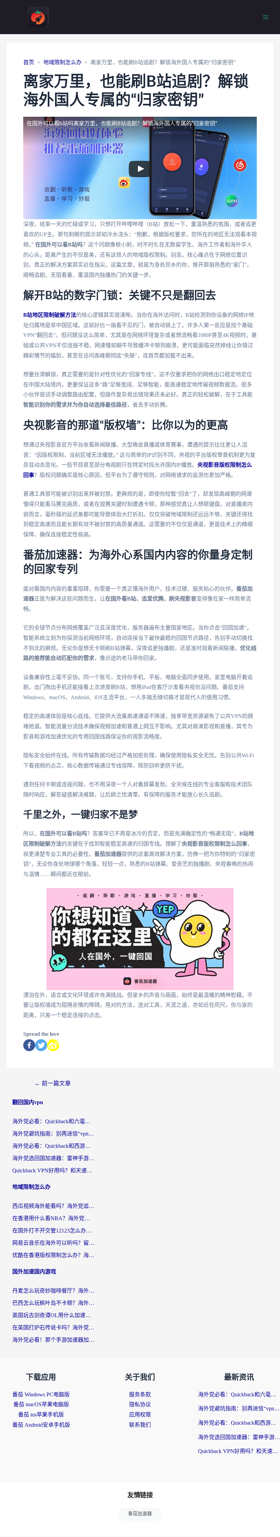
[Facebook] (29, 1045)
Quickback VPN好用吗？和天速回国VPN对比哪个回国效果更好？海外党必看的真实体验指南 (53, 1170)
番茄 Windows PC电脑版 (41, 1394)
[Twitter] (41, 1045)
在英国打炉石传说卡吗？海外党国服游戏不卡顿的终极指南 (53, 1327)
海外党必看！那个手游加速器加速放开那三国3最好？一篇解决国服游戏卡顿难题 (53, 1340)
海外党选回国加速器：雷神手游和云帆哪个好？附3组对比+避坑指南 (53, 1158)
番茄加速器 (140, 1513)
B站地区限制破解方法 (49, 315)
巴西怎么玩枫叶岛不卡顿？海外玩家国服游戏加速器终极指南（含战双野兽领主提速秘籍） (53, 1303)
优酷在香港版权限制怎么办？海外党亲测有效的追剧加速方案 (53, 1255)
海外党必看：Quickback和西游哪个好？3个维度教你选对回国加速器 (53, 1146)
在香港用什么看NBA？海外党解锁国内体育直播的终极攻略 (53, 1218)
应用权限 (140, 1415)
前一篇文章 (52, 1083)
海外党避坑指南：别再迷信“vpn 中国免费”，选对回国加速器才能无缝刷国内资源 (53, 1134)
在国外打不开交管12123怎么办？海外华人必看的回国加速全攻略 (53, 1230)
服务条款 (140, 1394)
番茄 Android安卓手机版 (41, 1425)
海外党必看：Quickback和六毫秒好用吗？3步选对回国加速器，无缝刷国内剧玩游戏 (53, 1121)
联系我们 (140, 1425)
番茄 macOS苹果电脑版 (41, 1404)
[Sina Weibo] (53, 1045)
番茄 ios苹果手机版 (41, 1415)
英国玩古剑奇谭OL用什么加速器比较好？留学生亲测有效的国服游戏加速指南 (53, 1315)
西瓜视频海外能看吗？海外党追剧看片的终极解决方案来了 (53, 1206)
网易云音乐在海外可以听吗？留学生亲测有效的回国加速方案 (53, 1243)
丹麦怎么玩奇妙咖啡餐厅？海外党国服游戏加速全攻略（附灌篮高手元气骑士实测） (53, 1291)
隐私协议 (140, 1404)
